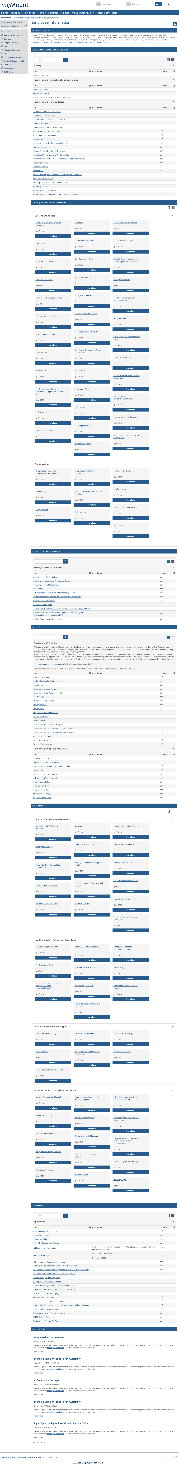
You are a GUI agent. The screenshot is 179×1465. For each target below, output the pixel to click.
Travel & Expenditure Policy (124, 899)
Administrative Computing (46, 1033)
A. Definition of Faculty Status (45, 577)
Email (6, 53)
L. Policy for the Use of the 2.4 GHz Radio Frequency (54, 1289)
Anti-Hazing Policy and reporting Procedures (48, 223)
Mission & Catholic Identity (14, 61)
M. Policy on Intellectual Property (46, 1293)
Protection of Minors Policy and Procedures (125, 986)
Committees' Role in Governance (46, 131)
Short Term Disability (41, 794)
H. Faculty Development (42, 604)
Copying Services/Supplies (123, 844)
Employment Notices (121, 279)
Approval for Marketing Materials (48, 1097)
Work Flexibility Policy (41, 740)
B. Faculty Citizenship (41, 1235)
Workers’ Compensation (42, 744)
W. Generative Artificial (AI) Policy (46, 1321)
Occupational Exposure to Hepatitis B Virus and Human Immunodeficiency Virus (49, 985)
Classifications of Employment (125, 222)
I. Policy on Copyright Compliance (46, 1277)
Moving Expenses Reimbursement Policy (126, 338)
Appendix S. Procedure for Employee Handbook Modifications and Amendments (75, 42)
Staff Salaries (118, 525)
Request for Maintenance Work (125, 880)
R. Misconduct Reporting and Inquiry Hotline (50, 1301)
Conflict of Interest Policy (84, 241)
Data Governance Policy (84, 259)
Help (114, 12)
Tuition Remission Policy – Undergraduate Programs (54, 732)
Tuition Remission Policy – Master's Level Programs (53, 728)
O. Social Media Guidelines (43, 1297)
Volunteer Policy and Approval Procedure (125, 918)
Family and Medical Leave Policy (46, 762)
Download (59, 236)
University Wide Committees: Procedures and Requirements (56, 194)
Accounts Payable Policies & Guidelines (47, 827)
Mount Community (83, 12)
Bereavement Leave (41, 758)
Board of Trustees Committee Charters (48, 127)
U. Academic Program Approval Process (49, 1313)
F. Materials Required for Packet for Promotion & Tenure (55, 1266)
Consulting (40, 243)
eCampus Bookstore (12, 50)
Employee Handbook (50, 18)
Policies (65, 12)
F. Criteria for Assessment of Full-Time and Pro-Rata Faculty (57, 597)
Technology (103, 12)
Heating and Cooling (44, 847)
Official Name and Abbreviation (87, 1136)
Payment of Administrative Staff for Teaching (88, 492)
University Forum (40, 186)
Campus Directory (11, 42)
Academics (17, 12)
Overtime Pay (41, 491)
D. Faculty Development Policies (46, 1243)
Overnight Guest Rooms (122, 862)
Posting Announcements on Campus (85, 1155)
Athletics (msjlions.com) (13, 35)
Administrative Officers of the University (49, 119)
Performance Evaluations (123, 357)
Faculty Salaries (119, 489)
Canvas (6, 46)
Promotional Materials (44, 1170)
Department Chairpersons (43, 139)
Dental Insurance (40, 685)
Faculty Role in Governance (44, 147)
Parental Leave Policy (41, 790)
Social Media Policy (82, 389)
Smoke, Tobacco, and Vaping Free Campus (88, 1005)
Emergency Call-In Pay (122, 471)
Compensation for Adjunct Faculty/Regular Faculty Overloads (49, 472)
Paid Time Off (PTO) (41, 786)
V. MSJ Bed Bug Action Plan (44, 1317)
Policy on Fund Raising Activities (48, 1151)
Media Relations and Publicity (47, 1133)
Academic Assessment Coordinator (47, 111)
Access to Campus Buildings (47, 947)
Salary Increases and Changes (125, 507)
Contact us (52, 1457)
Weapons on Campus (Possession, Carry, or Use (127, 436)
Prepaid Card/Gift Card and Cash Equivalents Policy (48, 866)
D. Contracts (38, 589)
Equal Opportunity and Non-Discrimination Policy (124, 299)
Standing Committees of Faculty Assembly (50, 182)
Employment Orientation (84, 295)
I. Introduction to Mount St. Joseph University (50, 49)
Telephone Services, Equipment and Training (89, 884)
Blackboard (8, 39)
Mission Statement (40, 89)
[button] (65, 60)
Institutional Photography (84, 1118)
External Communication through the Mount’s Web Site (126, 1098)
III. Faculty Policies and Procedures (46, 551)
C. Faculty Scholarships (46, 1380)
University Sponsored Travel (47, 904)
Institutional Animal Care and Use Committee (51, 155)
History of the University (42, 75)
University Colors (81, 1175)
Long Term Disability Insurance (45, 712)
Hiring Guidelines (120, 318)
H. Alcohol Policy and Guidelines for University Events (54, 1274)
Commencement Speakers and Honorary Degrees (87, 1098)
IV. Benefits (36, 627)
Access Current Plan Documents (51, 664)
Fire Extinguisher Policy (45, 965)
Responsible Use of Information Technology (87, 1052)
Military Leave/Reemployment (45, 778)
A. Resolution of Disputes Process (46, 1231)
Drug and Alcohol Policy (84, 277)
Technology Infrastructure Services (49, 1070)
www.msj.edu (8, 1457)
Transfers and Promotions (46, 430)
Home (4, 12)
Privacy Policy (80, 371)
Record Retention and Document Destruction (126, 376)
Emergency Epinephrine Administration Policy (122, 948)
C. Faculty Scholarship (41, 1239)
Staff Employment (82, 407)
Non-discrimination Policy (31, 1457)
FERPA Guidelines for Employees (48, 316)
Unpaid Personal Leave (42, 798)
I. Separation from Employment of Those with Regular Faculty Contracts (61, 608)
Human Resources (48, 12)
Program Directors (40, 167)
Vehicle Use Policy (82, 904)
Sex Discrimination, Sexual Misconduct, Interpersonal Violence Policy (49, 391)
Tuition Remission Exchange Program (48, 724)
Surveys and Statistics (122, 1051)
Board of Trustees (40, 123)
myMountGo (9, 68)
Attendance (79, 222)
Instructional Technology (123, 1033)
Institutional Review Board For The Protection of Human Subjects (59, 159)
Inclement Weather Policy (85, 967)
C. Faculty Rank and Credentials (45, 585)
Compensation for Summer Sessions (85, 472)
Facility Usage (38, 697)
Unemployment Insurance (43, 736)
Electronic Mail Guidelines (84, 1033)
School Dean (38, 170)
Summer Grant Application (43, 1255)
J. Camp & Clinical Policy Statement (47, 1281)
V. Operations (37, 806)
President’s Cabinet (40, 163)
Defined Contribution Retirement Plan (48, 681)
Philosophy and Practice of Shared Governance (51, 97)
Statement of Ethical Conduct (125, 417)
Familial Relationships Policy (86, 313)
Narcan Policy (118, 967)
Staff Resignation (42, 412)
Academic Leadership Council (44, 115)
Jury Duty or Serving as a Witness (46, 774)
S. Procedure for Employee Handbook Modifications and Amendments (61, 1305)
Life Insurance (38, 708)
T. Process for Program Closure (45, 1309)
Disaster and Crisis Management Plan (87, 948)
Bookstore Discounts (41, 677)
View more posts (40, 1442)
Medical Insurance (40, 716)
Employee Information (34, 18)
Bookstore (79, 826)
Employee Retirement (44, 279)
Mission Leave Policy (41, 782)
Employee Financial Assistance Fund (47, 693)
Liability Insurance (40, 705)
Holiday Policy (38, 770)
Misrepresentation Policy (45, 334)
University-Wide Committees (44, 190)
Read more (38, 1351)
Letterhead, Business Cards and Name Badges (126, 1119)
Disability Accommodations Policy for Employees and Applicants (126, 260)
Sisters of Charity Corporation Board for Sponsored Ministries (57, 175)
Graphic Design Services (45, 1115)
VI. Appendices (38, 1205)
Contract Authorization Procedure (126, 826)
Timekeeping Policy (82, 425)
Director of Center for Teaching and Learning (51, 143)
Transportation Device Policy (47, 885)
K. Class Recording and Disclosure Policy (49, 619)
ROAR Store (8, 72)
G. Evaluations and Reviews (44, 600)
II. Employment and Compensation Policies (49, 202)
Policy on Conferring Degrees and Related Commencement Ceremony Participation (126, 1140)
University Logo (119, 1179)
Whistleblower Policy (83, 443)
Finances (30, 12)
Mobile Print (8, 64)
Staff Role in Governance (43, 178)
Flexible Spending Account (43, 701)
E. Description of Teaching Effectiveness (49, 1262)
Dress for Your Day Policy (46, 261)
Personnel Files (41, 371)
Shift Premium (80, 512)
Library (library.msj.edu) (13, 57)
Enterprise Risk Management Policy (49, 298)
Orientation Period (43, 352)
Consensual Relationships (123, 241)
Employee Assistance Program (45, 689)
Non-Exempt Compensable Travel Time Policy (88, 351)
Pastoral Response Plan (84, 985)
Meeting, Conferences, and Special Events (88, 863)
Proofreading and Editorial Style (125, 1161)
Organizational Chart (41, 93)
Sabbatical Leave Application (44, 1248)
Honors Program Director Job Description (49, 151)
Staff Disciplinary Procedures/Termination (123, 397)
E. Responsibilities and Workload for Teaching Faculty (54, 593)
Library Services (42, 1051)
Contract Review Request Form (87, 844)
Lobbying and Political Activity (86, 332)
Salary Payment (42, 510)
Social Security (39, 720)
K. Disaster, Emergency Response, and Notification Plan (55, 1285)
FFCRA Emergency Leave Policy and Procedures (52, 766)
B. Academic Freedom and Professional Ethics (51, 581)
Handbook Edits (38, 1329)
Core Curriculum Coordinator (44, 135)
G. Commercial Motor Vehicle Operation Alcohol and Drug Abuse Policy (61, 1270)
